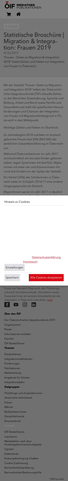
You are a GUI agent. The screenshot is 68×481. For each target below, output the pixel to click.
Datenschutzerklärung (46, 257)
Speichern (12, 277)
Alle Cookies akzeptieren (46, 277)
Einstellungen (14, 267)
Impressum (30, 261)
